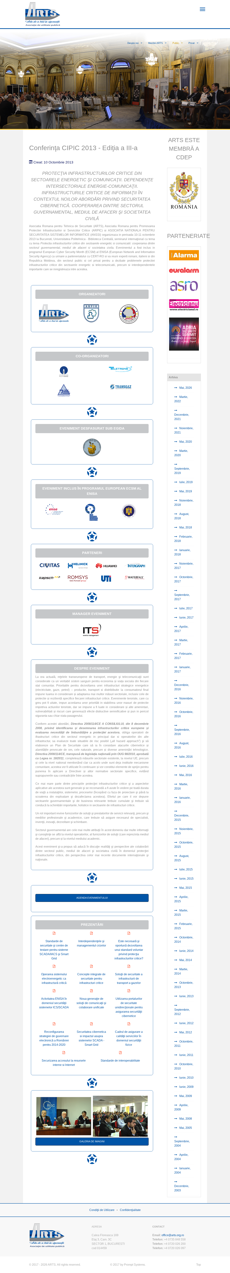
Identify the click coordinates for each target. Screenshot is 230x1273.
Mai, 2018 (185, 527)
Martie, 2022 (181, 399)
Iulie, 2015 (186, 869)
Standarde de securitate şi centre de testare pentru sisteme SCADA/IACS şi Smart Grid (54, 950)
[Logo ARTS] (43, 14)
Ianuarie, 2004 (182, 1170)
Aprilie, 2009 (181, 1107)
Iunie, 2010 (186, 1077)
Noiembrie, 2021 (183, 430)
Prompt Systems (134, 1264)
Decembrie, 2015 (181, 817)
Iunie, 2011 (186, 1055)
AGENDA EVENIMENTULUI (92, 897)
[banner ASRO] (184, 285)
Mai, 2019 (185, 491)
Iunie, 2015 (186, 878)
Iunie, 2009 (186, 1086)
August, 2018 (181, 516)
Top (198, 1264)
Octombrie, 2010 (183, 1066)
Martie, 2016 (181, 786)
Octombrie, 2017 (183, 579)
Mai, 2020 (185, 441)
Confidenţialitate (130, 1210)
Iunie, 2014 (186, 950)
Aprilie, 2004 (181, 1157)
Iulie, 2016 (186, 756)
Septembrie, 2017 (182, 597)
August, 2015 (181, 858)
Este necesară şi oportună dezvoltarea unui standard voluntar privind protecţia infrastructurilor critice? (128, 950)
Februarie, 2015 (183, 926)
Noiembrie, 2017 (183, 565)
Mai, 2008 (185, 1118)
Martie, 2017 (181, 642)
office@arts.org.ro (173, 1235)
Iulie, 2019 (186, 482)
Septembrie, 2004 (182, 1143)
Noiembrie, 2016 (183, 700)
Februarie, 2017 (183, 656)
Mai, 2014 (185, 960)
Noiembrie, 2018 (183, 502)
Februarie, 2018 (183, 538)
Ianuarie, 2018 (182, 552)
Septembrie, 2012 (182, 1012)
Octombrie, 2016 (183, 714)
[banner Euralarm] (184, 270)
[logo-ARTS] (47, 1235)
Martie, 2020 (181, 453)
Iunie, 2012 (186, 1023)
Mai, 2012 (185, 1032)
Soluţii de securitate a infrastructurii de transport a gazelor (128, 978)
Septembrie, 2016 (182, 732)
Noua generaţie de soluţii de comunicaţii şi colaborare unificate (91, 1003)
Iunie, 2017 (186, 617)
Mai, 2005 (185, 1127)
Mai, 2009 (185, 1096)
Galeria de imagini (92, 1141)
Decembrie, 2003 (181, 1188)
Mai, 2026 (185, 387)
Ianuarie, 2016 (182, 800)
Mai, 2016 (185, 775)
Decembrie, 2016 (181, 687)
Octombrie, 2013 (183, 985)
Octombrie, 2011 (183, 1043)
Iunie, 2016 (186, 765)
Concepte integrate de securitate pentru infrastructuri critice (91, 978)
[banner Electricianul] (184, 304)
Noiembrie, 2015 (183, 831)
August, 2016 (181, 745)
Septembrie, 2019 (182, 470)
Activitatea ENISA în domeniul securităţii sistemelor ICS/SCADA (54, 1003)
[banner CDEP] (184, 189)
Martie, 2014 (181, 971)
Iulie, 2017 (186, 608)
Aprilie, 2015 (181, 899)
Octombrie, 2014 (183, 939)
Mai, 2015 (185, 887)
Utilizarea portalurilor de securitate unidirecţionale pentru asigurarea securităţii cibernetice (129, 1007)
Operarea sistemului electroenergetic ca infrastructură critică (54, 978)
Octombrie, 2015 (183, 844)
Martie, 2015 (181, 912)
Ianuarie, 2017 (182, 669)
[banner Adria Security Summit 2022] (184, 333)
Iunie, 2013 (186, 996)
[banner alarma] (184, 255)
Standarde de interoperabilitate (120, 1060)
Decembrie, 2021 (181, 417)
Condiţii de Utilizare (101, 1210)
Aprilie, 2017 (181, 629)
